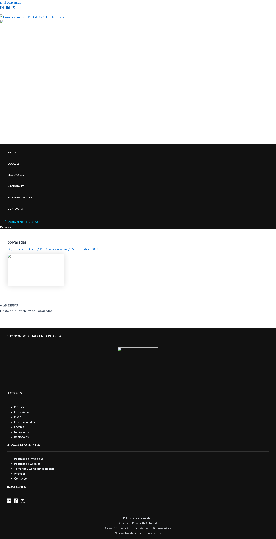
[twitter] (14, 8)
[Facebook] (8, 8)
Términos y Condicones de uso (34, 468)
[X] (22, 502)
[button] (5, 227)
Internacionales (20, 197)
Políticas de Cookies (27, 463)
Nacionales (16, 186)
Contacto (15, 208)
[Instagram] (2, 8)
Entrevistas (21, 412)
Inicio (12, 152)
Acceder (19, 473)
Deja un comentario (22, 249)
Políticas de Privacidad (29, 458)
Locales (14, 163)
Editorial (19, 407)
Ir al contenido (10, 2)
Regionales (16, 174)
